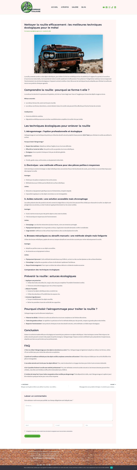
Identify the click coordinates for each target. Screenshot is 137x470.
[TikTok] (112, 7)
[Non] (135, 467)
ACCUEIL (54, 7)
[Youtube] (104, 7)
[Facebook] (107, 7)
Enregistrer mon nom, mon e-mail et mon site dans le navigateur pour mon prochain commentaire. (49, 431)
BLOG (84, 7)
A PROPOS (65, 7)
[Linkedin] (115, 7)
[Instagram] (109, 7)
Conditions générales (49, 458)
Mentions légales (37, 458)
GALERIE (75, 7)
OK (111, 467)
